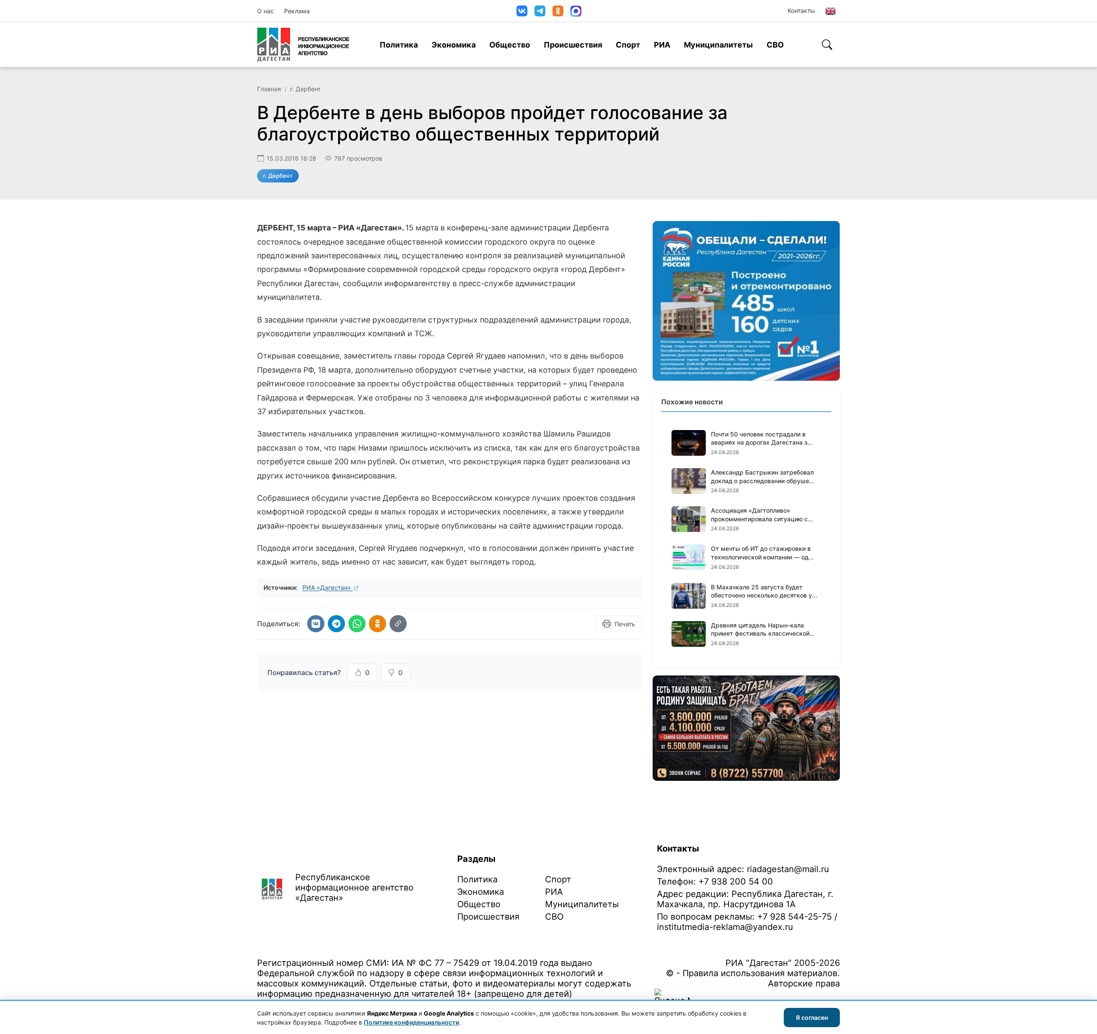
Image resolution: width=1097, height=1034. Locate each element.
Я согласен (812, 1017)
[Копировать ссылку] (398, 623)
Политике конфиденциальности (411, 1022)
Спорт (628, 44)
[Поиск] (827, 44)
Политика (399, 44)
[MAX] (576, 11)
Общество (509, 44)
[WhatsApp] (357, 623)
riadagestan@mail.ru (788, 869)
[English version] (830, 11)
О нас (265, 11)
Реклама (297, 11)
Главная (269, 89)
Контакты (801, 10)
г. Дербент (305, 89)
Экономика (454, 44)
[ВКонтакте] (522, 10)
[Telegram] (540, 10)
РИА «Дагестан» (328, 587)
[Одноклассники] (558, 10)
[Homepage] (303, 44)
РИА (662, 44)
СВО (775, 44)
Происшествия (573, 44)
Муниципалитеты (718, 44)
